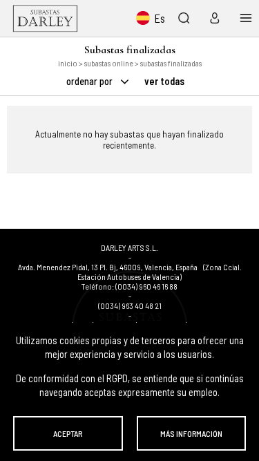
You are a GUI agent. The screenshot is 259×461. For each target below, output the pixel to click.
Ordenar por (90, 81)
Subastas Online (108, 63)
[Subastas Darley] (45, 18)
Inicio (67, 63)
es (159, 18)
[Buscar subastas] (183, 18)
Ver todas (164, 81)
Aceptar (67, 433)
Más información (191, 433)
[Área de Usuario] (212, 18)
